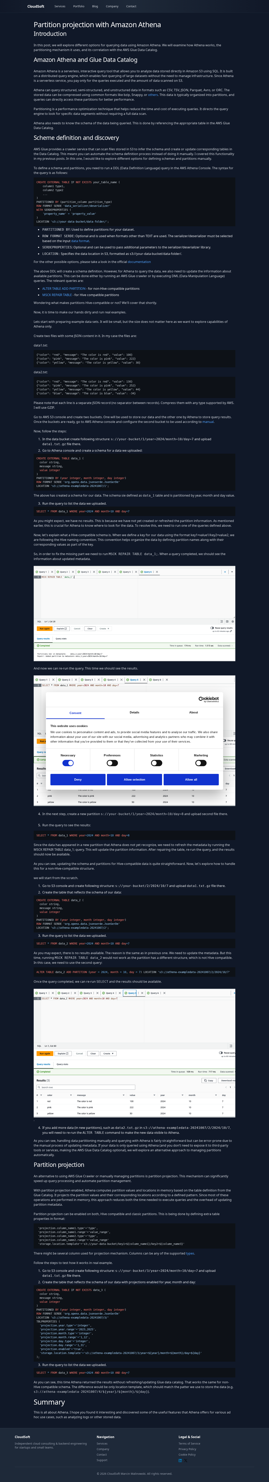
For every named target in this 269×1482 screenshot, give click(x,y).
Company (112, 6)
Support (102, 1460)
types (190, 1253)
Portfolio (78, 6)
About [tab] (193, 712)
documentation (139, 262)
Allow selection (134, 779)
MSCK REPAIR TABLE (57, 295)
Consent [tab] (75, 713)
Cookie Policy (187, 1454)
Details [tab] (134, 712)
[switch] (112, 763)
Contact (131, 6)
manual (208, 422)
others (153, 95)
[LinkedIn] (180, 1460)
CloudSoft (35, 6)
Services (60, 6)
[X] (185, 1460)
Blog (95, 6)
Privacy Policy (187, 1449)
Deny (77, 779)
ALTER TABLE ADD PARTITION (63, 288)
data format (80, 241)
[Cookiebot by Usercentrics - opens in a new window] (201, 699)
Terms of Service (189, 1443)
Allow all (191, 779)
